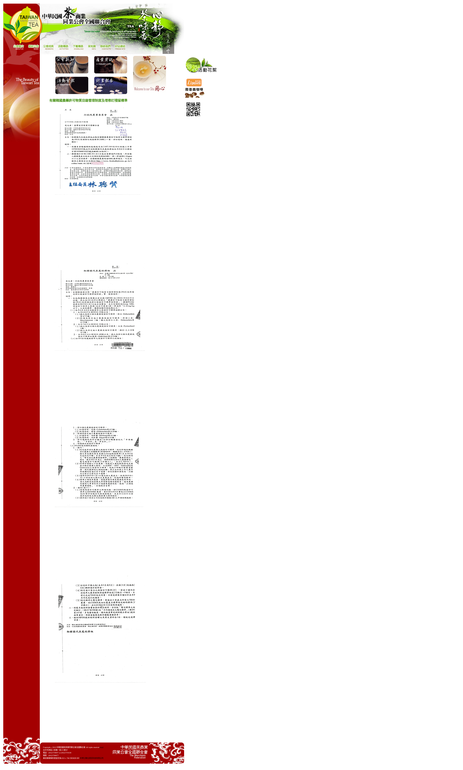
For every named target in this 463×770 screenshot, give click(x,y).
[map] (101, 747)
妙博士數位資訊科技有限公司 (91, 758)
